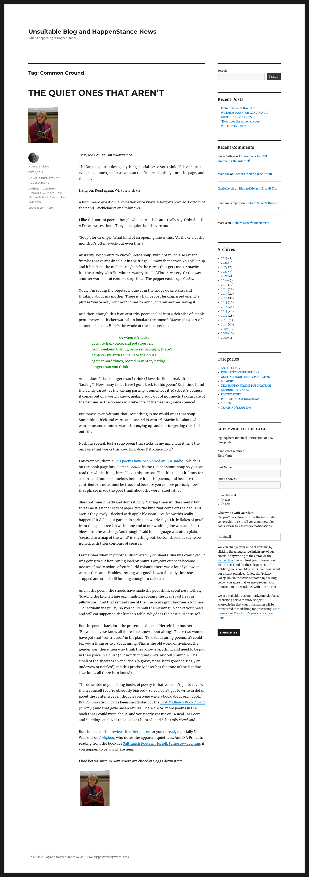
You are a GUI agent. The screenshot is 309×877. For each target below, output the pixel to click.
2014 (224, 307)
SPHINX (226, 403)
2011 (224, 320)
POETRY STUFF (231, 394)
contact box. (226, 560)
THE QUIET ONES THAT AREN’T (96, 93)
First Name (225, 455)
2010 (224, 324)
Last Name (225, 467)
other (134, 732)
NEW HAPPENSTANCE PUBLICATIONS (246, 385)
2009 (224, 329)
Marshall (224, 174)
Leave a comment (40, 207)
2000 (224, 338)
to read (169, 732)
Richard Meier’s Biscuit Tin (239, 108)
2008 (224, 333)
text (227, 500)
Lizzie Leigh (226, 188)
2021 (224, 276)
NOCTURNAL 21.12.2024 (237, 117)
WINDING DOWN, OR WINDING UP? (244, 113)
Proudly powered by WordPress (108, 857)
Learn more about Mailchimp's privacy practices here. (249, 613)
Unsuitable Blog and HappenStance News (92, 31)
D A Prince (47, 193)
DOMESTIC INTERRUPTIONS (240, 372)
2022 (224, 271)
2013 (224, 311)
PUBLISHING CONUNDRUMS (240, 399)
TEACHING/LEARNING (236, 408)
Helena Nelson (38, 166)
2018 (224, 289)
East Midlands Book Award (182, 702)
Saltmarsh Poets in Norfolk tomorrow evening (161, 743)
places (144, 732)
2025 (224, 258)
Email (227, 537)
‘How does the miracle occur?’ (241, 121)
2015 (224, 302)
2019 (224, 285)
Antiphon (106, 737)
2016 (224, 298)
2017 (224, 293)
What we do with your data (235, 513)
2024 (224, 263)
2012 (224, 315)
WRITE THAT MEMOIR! (236, 126)
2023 (224, 267)
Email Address (228, 479)
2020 (224, 280)
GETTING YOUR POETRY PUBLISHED (245, 377)
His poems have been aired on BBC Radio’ (150, 461)
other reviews (113, 732)
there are (93, 732)
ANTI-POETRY (230, 368)
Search (222, 70)
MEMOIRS (228, 381)
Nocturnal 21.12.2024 (235, 390)
